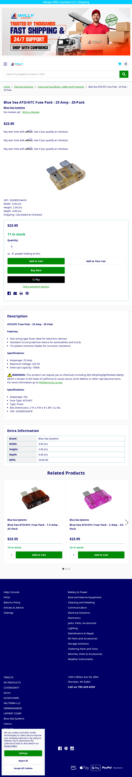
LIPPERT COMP (12, 713)
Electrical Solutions (79, 612)
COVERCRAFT (11, 687)
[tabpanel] (35, 522)
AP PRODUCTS (12, 682)
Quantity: (12, 240)
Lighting (73, 628)
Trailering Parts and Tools (83, 648)
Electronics (74, 618)
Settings (23, 753)
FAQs (7, 597)
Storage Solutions (78, 643)
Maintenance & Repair (81, 633)
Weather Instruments (80, 659)
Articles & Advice (14, 607)
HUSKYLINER (11, 698)
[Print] (21, 293)
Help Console (11, 592)
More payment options (36, 286)
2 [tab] (66, 569)
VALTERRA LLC (12, 703)
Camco (8, 723)
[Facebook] (9, 293)
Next (126, 522)
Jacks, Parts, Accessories (82, 623)
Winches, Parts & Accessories (85, 654)
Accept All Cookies (23, 768)
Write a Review (30, 112)
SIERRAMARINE (13, 708)
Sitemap (8, 612)
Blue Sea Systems (14, 718)
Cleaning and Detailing (81, 602)
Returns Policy (12, 602)
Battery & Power (77, 592)
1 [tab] (63, 569)
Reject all (23, 760)
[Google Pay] (36, 279)
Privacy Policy (10, 746)
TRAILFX (8, 677)
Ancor (7, 692)
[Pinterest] (27, 293)
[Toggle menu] (5, 64)
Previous (4, 522)
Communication (77, 607)
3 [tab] (69, 569)
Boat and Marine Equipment (84, 597)
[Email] (15, 293)
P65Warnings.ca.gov (50, 382)
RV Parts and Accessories (82, 638)
